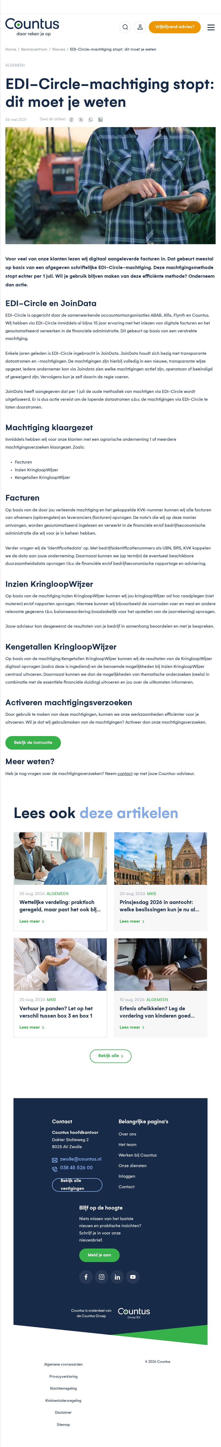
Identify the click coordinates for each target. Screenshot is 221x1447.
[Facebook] (71, 119)
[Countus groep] (134, 1316)
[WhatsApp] (91, 119)
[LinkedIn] (100, 119)
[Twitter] (81, 119)
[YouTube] (133, 1277)
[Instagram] (101, 1277)
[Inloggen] (140, 27)
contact (125, 773)
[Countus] (32, 27)
